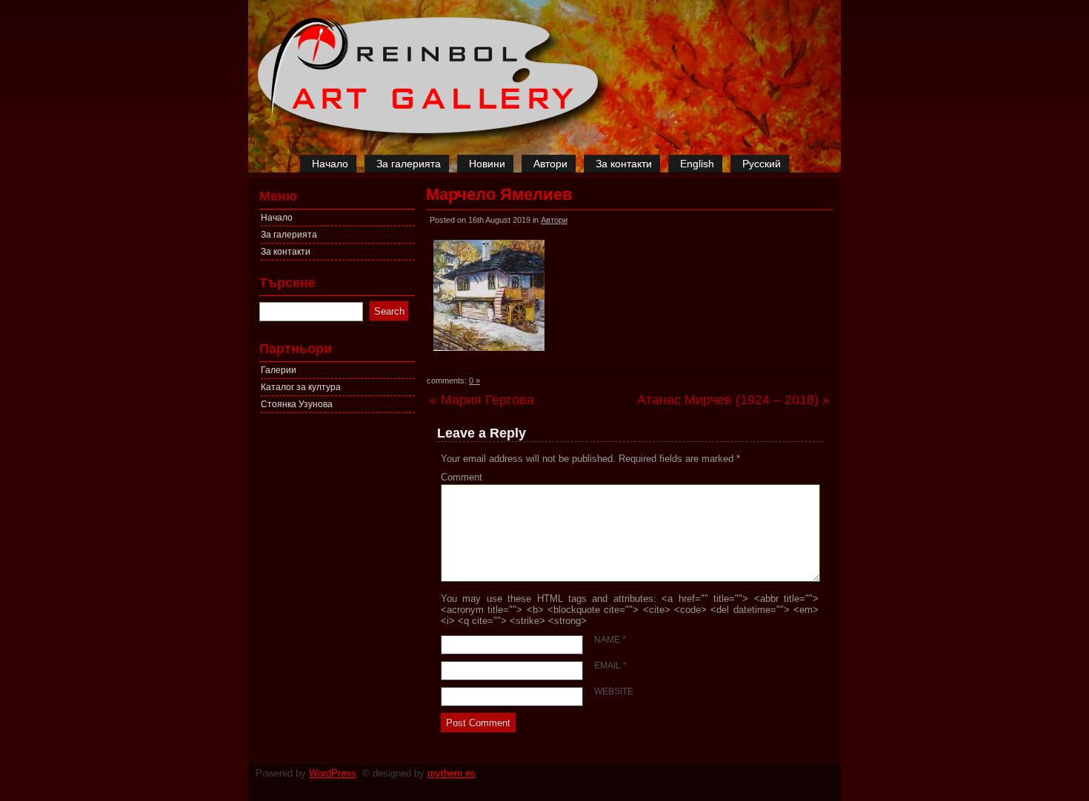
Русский (761, 164)
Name (610, 639)
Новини (487, 164)
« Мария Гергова (482, 399)
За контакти (624, 164)
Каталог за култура (301, 387)
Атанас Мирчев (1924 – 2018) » (733, 399)
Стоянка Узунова (297, 404)
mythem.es (451, 773)
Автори (550, 164)
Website (613, 691)
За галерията (408, 164)
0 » (474, 380)
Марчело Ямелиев (499, 194)
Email (610, 665)
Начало (330, 164)
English (697, 164)
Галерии (278, 370)
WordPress (332, 773)
